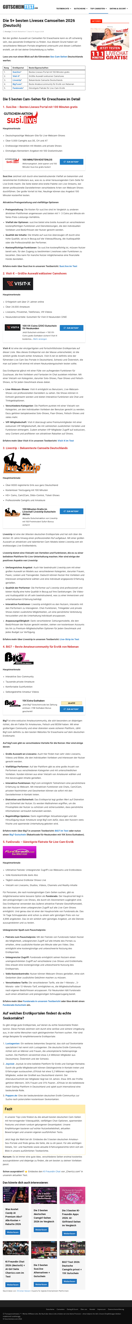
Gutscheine (79, 8)
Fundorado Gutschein (14, 1005)
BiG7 (9, 646)
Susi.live (11, 107)
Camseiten (60, 1309)
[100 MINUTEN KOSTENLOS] (12, 160)
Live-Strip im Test (69, 639)
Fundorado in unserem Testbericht (42, 1001)
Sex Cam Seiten (58, 56)
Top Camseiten (97, 8)
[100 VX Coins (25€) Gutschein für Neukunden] (12, 327)
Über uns (84, 1309)
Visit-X (10, 273)
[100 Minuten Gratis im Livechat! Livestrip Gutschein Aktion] (12, 512)
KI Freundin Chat (51, 1171)
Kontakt (92, 1309)
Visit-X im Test (66, 440)
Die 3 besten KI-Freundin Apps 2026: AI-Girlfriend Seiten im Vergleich (71, 1218)
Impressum (101, 1309)
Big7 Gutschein (17, 834)
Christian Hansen (23, 1291)
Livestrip (11, 448)
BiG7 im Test (61, 830)
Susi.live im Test (68, 266)
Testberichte (62, 8)
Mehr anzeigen (40, 339)
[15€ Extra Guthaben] (12, 703)
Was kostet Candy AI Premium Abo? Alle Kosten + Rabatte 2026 (13, 1217)
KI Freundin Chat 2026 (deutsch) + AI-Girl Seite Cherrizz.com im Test (15, 1269)
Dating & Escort (118, 8)
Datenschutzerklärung (116, 1309)
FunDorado (13, 841)
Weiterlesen (13, 1232)
